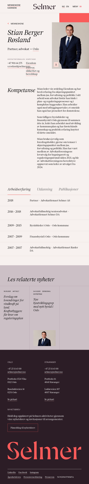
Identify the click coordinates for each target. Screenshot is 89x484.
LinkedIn (12, 472)
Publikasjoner (68, 189)
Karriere (12, 8)
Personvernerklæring (33, 477)
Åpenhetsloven (14, 477)
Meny (75, 6)
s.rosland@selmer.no (19, 66)
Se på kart (12, 399)
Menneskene (14, 5)
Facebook (22, 472)
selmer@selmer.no (17, 372)
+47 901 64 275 (15, 63)
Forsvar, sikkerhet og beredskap (33, 71)
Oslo (36, 49)
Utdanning (44, 189)
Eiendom (31, 63)
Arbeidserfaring (19, 189)
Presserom (49, 477)
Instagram (34, 472)
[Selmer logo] (44, 6)
